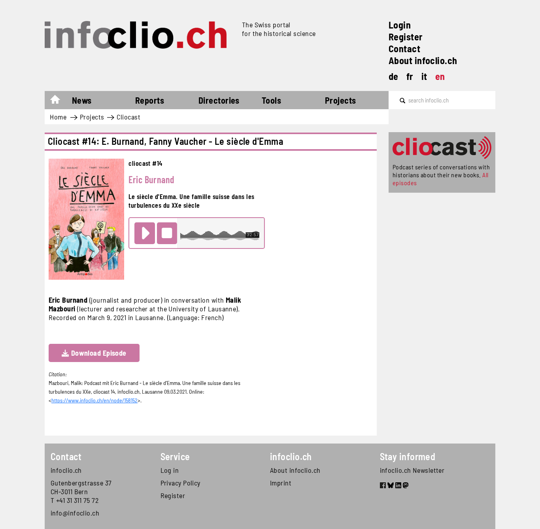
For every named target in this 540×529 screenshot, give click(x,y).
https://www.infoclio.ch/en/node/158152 (94, 400)
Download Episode (99, 353)
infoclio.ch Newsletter (412, 470)
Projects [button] (340, 100)
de (393, 76)
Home (59, 101)
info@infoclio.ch (75, 512)
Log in (169, 470)
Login (400, 24)
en (440, 76)
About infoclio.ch (423, 60)
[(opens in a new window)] (383, 486)
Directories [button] (219, 100)
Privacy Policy (180, 482)
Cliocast (128, 116)
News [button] (82, 100)
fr (409, 76)
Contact (404, 48)
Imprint (280, 482)
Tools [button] (271, 100)
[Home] (140, 35)
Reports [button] (149, 100)
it (424, 76)
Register (406, 36)
